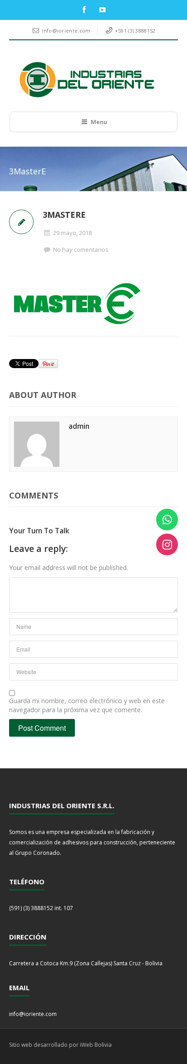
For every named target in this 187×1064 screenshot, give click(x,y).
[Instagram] (167, 545)
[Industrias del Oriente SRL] (87, 79)
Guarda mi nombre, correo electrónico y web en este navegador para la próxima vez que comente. (87, 705)
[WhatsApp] (167, 520)
